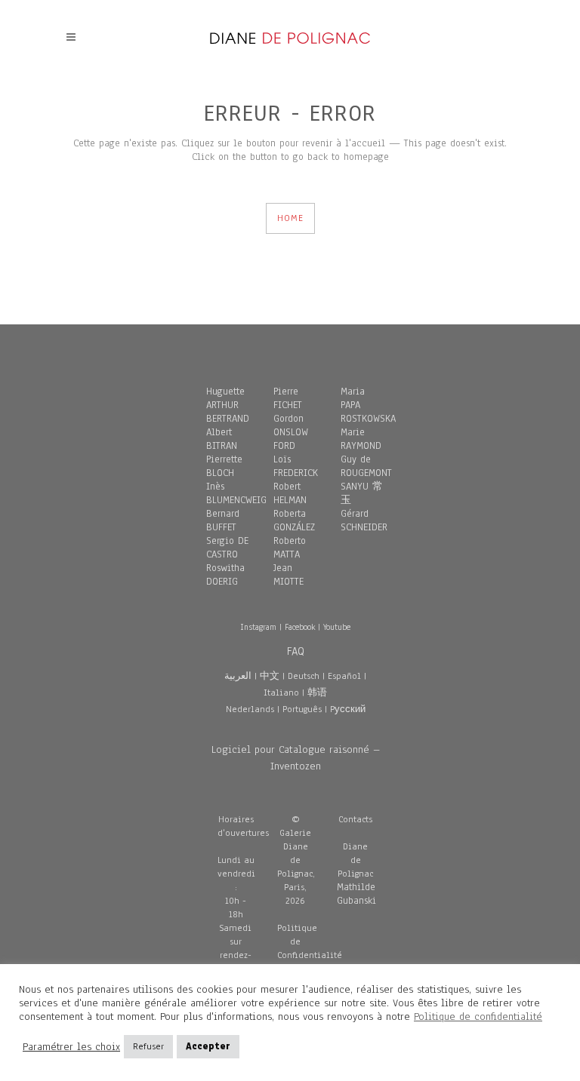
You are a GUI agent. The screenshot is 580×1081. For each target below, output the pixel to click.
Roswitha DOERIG (225, 574)
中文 (269, 676)
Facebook (300, 627)
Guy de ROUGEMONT (366, 466)
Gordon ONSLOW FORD (290, 432)
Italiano (281, 692)
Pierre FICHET (287, 398)
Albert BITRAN (221, 439)
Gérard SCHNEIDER (364, 520)
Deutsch (303, 676)
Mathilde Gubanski (356, 893)
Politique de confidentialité (478, 1016)
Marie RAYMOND (361, 439)
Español (344, 676)
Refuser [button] (148, 1046)
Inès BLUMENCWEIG (236, 493)
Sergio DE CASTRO (227, 547)
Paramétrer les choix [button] (71, 1047)
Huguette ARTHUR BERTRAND (227, 405)
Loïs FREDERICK (295, 466)
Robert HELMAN (290, 493)
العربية (237, 676)
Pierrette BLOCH (224, 466)
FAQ (295, 651)
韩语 (317, 692)
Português (302, 709)
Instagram (258, 627)
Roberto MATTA (289, 547)
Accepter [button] (208, 1046)
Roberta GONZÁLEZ (294, 520)
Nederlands (250, 709)
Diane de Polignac (355, 860)
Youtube (336, 627)
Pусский (348, 709)
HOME (290, 218)
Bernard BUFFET (222, 520)
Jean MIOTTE (288, 574)
